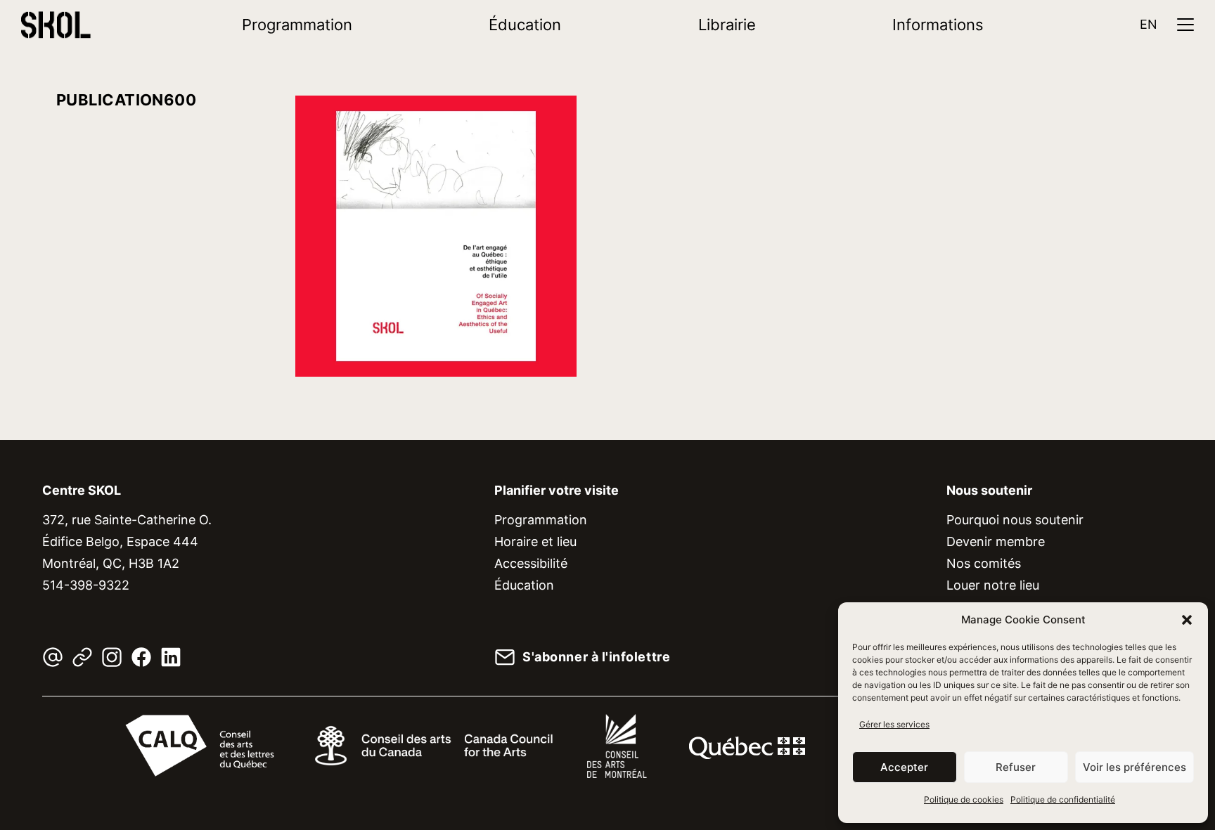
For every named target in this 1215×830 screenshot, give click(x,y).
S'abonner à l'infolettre (596, 657)
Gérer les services (894, 724)
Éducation (525, 24)
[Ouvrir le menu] (1185, 24)
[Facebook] (141, 657)
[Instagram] (111, 657)
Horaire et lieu (535, 541)
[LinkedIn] (170, 657)
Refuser (1016, 767)
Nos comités (983, 563)
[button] (1187, 620)
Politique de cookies (963, 799)
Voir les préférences (1134, 767)
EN (1148, 24)
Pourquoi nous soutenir (1015, 519)
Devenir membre (995, 541)
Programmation (297, 24)
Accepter (904, 767)
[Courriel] (52, 657)
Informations (938, 24)
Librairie (727, 24)
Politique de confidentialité (1062, 799)
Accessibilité (530, 563)
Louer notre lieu (992, 585)
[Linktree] (82, 657)
